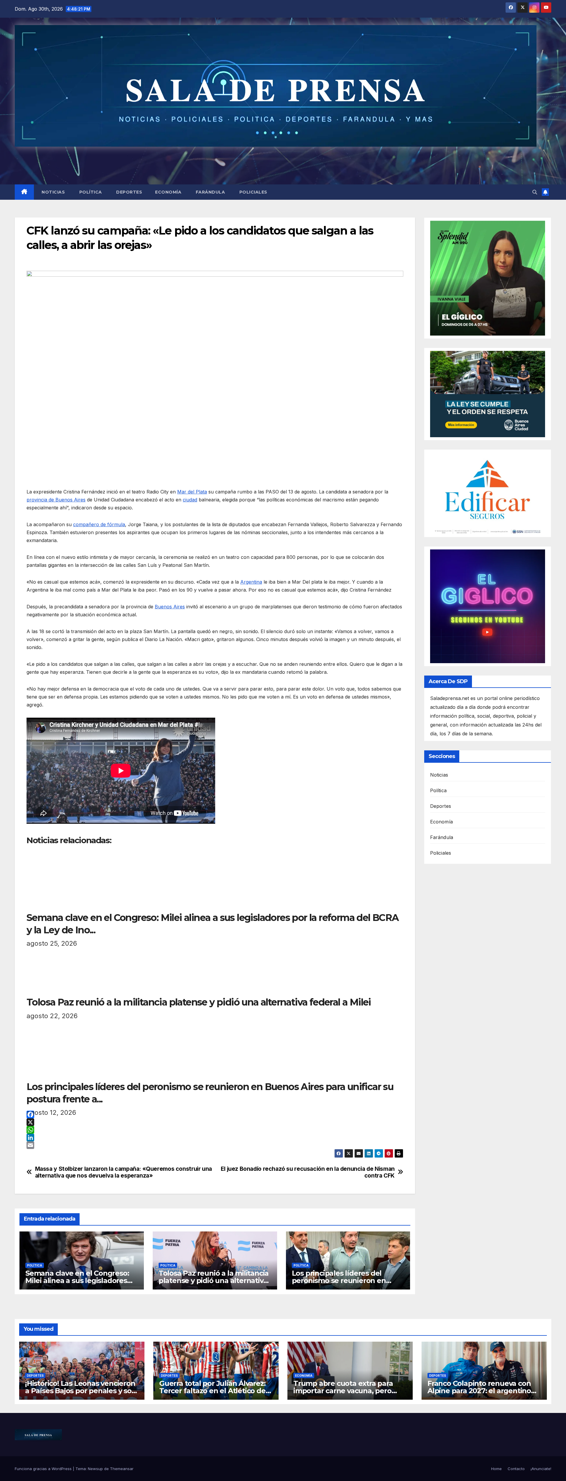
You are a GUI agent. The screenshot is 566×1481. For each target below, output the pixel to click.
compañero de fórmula (99, 524)
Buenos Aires (170, 607)
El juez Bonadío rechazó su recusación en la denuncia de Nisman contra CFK (308, 1172)
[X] (215, 1122)
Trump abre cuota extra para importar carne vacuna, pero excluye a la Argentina (343, 1390)
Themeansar (122, 1468)
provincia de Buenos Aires (56, 500)
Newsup (95, 1468)
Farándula (209, 192)
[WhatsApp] (215, 1130)
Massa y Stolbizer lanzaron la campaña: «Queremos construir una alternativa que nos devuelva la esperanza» (123, 1172)
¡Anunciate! (541, 1468)
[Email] (215, 1145)
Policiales (252, 192)
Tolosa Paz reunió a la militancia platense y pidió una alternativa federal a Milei (214, 1280)
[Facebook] (215, 1114)
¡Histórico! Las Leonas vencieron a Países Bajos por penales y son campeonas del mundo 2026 (80, 1390)
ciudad (190, 500)
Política (90, 192)
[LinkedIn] (215, 1137)
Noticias (52, 192)
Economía (168, 192)
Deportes (128, 192)
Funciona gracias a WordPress (44, 1468)
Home (496, 1468)
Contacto (516, 1468)
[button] (534, 192)
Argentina (251, 582)
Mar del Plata (192, 492)
